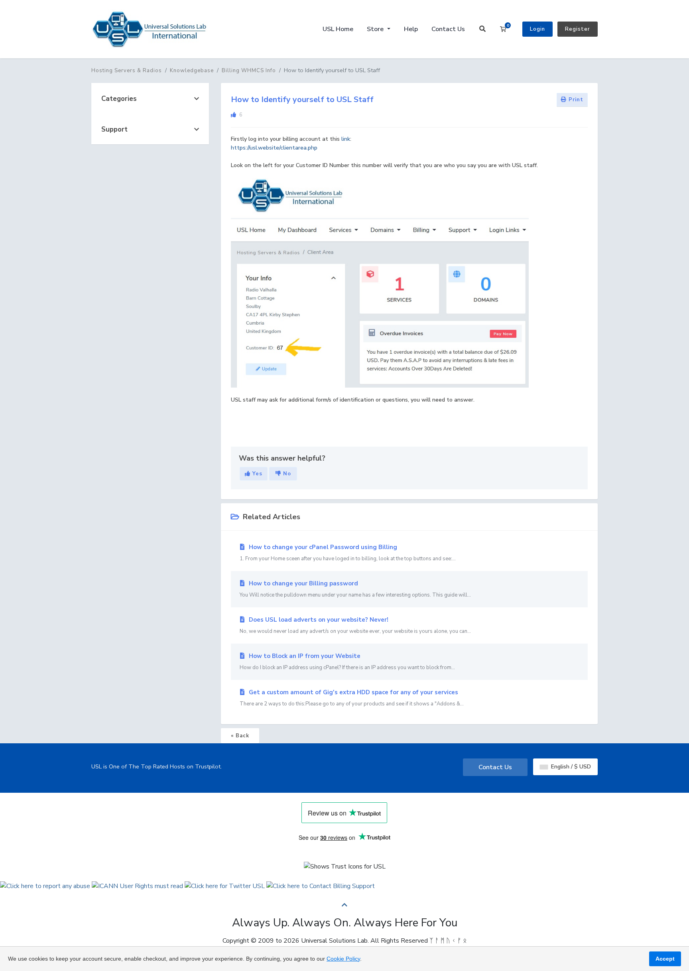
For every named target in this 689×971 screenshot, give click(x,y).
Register (577, 29)
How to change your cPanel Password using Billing (348, 552)
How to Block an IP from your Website (347, 661)
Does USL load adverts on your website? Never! (355, 625)
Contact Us (448, 29)
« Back (240, 735)
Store (376, 29)
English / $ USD (570, 766)
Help (411, 29)
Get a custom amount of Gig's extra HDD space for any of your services (352, 697)
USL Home (338, 29)
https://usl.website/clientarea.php (274, 148)
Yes (256, 473)
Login (537, 29)
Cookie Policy (343, 958)
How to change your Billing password (355, 589)
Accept (665, 958)
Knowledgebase (192, 70)
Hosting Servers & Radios (126, 70)
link (345, 139)
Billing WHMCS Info (249, 70)
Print (575, 99)
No (286, 473)
